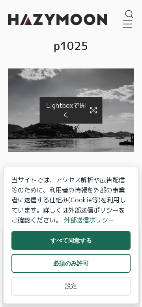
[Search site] (129, 14)
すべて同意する (71, 240)
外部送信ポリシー (89, 220)
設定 (71, 286)
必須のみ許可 (71, 263)
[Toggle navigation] (127, 24)
